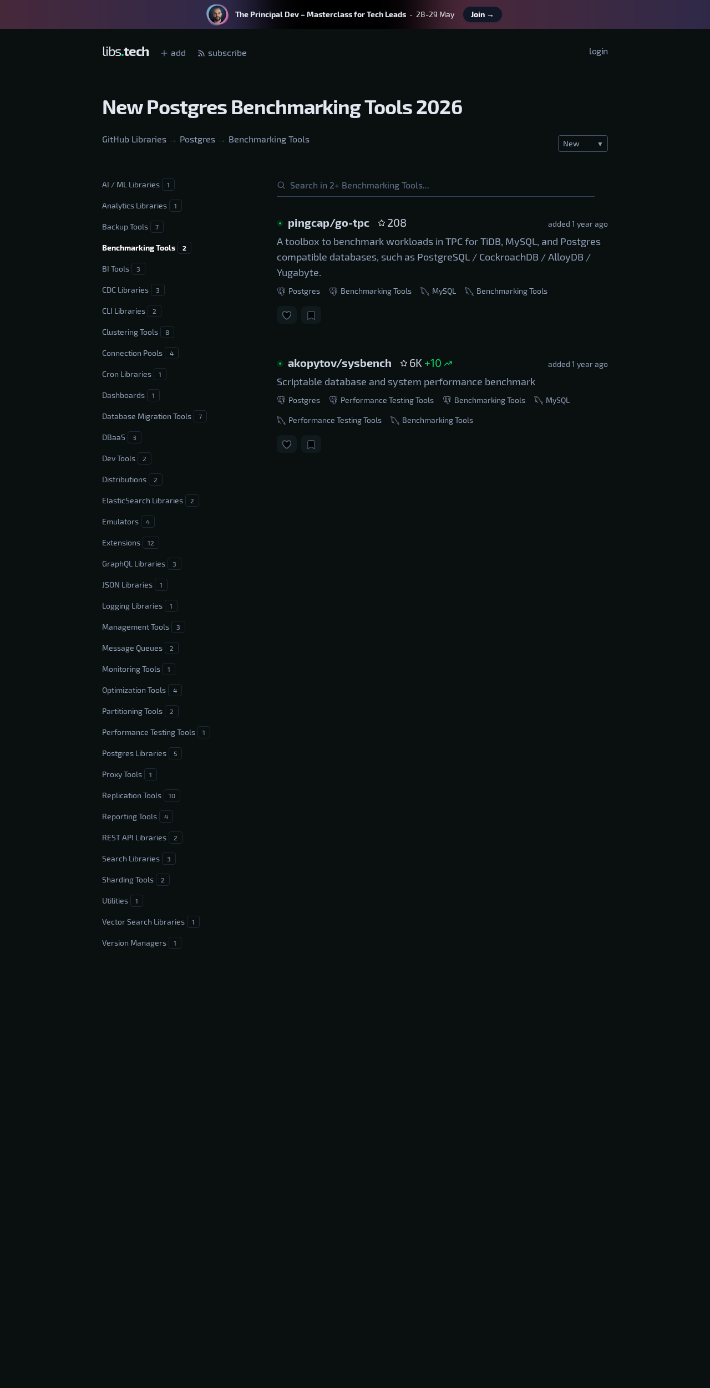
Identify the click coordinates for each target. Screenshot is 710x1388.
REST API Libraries (140, 837)
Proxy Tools (127, 774)
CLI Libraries (129, 310)
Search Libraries (136, 858)
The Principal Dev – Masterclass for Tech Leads (320, 14)
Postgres (197, 139)
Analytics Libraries (139, 205)
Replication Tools (138, 795)
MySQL (443, 290)
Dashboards (128, 395)
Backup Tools (130, 226)
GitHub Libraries (134, 139)
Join (482, 14)
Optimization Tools (139, 690)
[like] (286, 314)
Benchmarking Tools (269, 139)
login (598, 50)
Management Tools (141, 626)
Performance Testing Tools (153, 732)
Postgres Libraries (139, 753)
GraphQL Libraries (139, 563)
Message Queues (138, 647)
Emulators (126, 521)
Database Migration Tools (152, 416)
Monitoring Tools (136, 668)
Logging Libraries (137, 605)
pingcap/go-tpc (328, 222)
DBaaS (119, 437)
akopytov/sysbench (340, 362)
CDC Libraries (131, 289)
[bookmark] (311, 314)
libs (125, 51)
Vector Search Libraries (148, 921)
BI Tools (121, 268)
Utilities (120, 900)
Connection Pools (138, 353)
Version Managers (139, 942)
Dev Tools (124, 458)
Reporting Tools (135, 816)
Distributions (130, 479)
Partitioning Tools (138, 711)
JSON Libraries (132, 584)
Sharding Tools (133, 879)
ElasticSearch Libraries (148, 500)
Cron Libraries (131, 374)
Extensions (128, 542)
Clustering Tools (135, 331)
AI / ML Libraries (136, 184)
